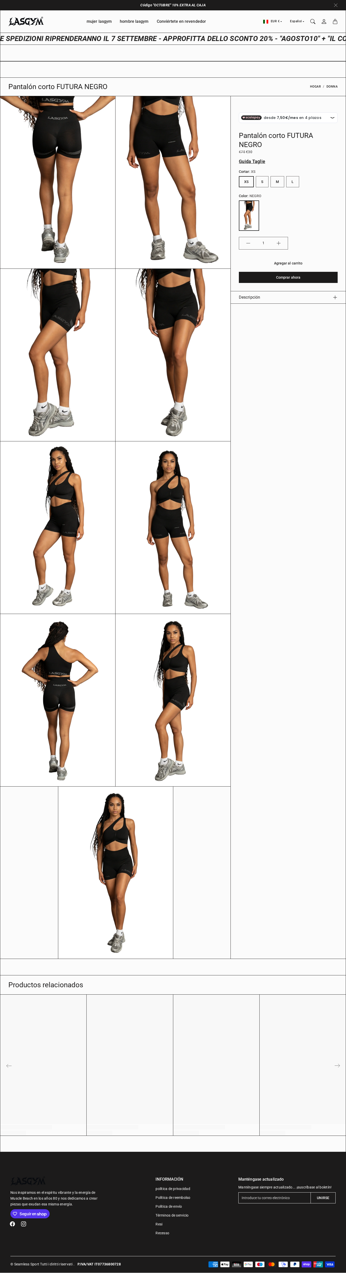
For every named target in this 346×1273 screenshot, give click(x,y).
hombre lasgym (134, 21)
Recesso (162, 1233)
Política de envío (169, 1206)
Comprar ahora (288, 277)
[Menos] (248, 243)
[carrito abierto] (335, 21)
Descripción (249, 297)
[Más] (279, 243)
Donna (332, 86)
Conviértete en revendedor (181, 21)
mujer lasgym (99, 21)
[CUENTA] (324, 21)
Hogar (315, 86)
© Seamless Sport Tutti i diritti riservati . (42, 1264)
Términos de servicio (172, 1215)
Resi (159, 1224)
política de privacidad (173, 1189)
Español (296, 21)
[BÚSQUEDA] (312, 21)
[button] (12, 1223)
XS (246, 182)
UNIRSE (323, 1198)
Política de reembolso (173, 1198)
